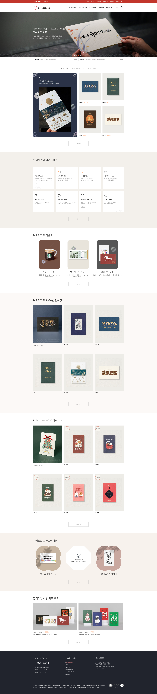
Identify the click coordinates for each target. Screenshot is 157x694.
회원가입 (92, 1)
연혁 (67, 664)
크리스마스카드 (82, 7)
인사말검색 (105, 1)
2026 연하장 (72, 7)
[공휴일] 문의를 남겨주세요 (40, 672)
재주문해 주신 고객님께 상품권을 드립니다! (48, 59)
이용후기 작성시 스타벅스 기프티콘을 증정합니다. (95, 59)
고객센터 (117, 1)
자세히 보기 (78, 143)
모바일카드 (109, 7)
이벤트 (116, 7)
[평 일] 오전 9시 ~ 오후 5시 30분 (42, 667)
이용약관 (89, 687)
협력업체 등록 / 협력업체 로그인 (72, 672)
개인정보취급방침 (95, 687)
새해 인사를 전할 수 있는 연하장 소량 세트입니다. (45, 634)
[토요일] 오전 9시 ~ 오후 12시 (41, 669)
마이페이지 (99, 1)
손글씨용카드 (92, 7)
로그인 (87, 1)
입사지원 (68, 674)
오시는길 (68, 667)
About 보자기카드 (70, 662)
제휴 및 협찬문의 (69, 669)
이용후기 (112, 1)
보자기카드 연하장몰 (37, 1)
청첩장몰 (46, 1)
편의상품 (101, 7)
